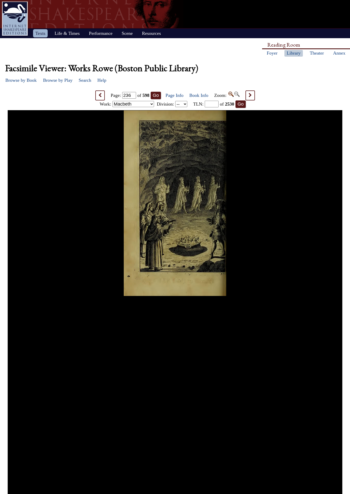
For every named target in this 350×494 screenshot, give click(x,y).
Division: (166, 104)
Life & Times (67, 33)
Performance (100, 33)
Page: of (130, 95)
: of (213, 104)
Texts (40, 33)
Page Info (174, 95)
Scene (127, 33)
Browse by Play (58, 80)
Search (85, 80)
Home (15, 19)
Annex (339, 53)
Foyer (272, 53)
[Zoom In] (231, 95)
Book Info (198, 95)
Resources (151, 33)
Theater (317, 53)
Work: (106, 104)
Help (101, 80)
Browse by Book (21, 80)
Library (294, 53)
